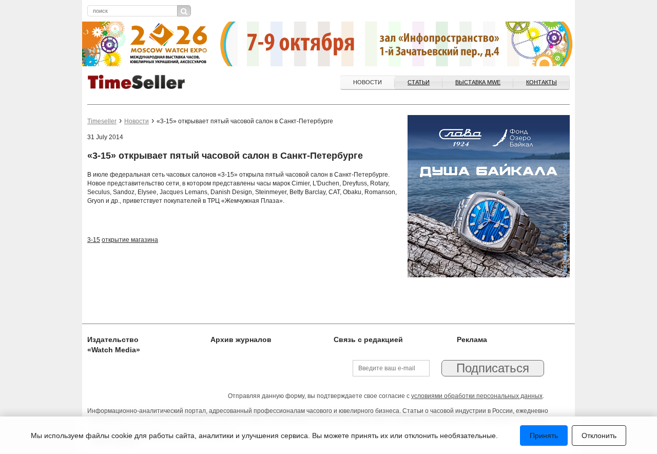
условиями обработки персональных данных (477, 396)
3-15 (93, 239)
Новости (367, 82)
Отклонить (599, 435)
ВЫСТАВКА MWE (477, 82)
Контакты (541, 82)
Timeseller (102, 121)
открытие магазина (130, 239)
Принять (544, 435)
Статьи (419, 82)
